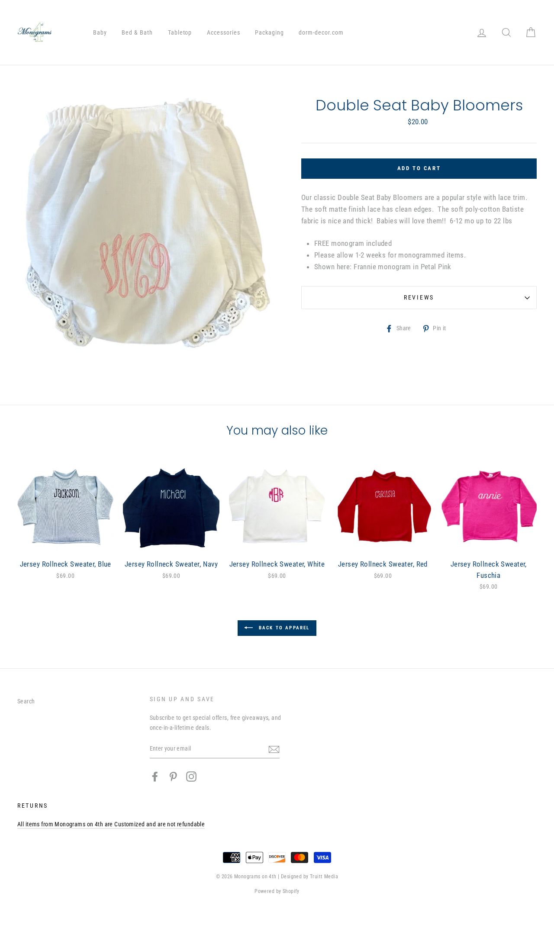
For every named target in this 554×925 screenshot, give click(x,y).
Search (26, 701)
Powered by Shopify (277, 891)
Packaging (269, 32)
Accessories (223, 32)
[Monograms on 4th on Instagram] (191, 776)
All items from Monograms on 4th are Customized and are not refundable (111, 824)
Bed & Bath (137, 32)
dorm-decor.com (321, 32)
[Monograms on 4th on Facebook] (155, 776)
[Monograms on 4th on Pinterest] (173, 776)
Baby (100, 32)
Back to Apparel (282, 628)
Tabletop (180, 32)
